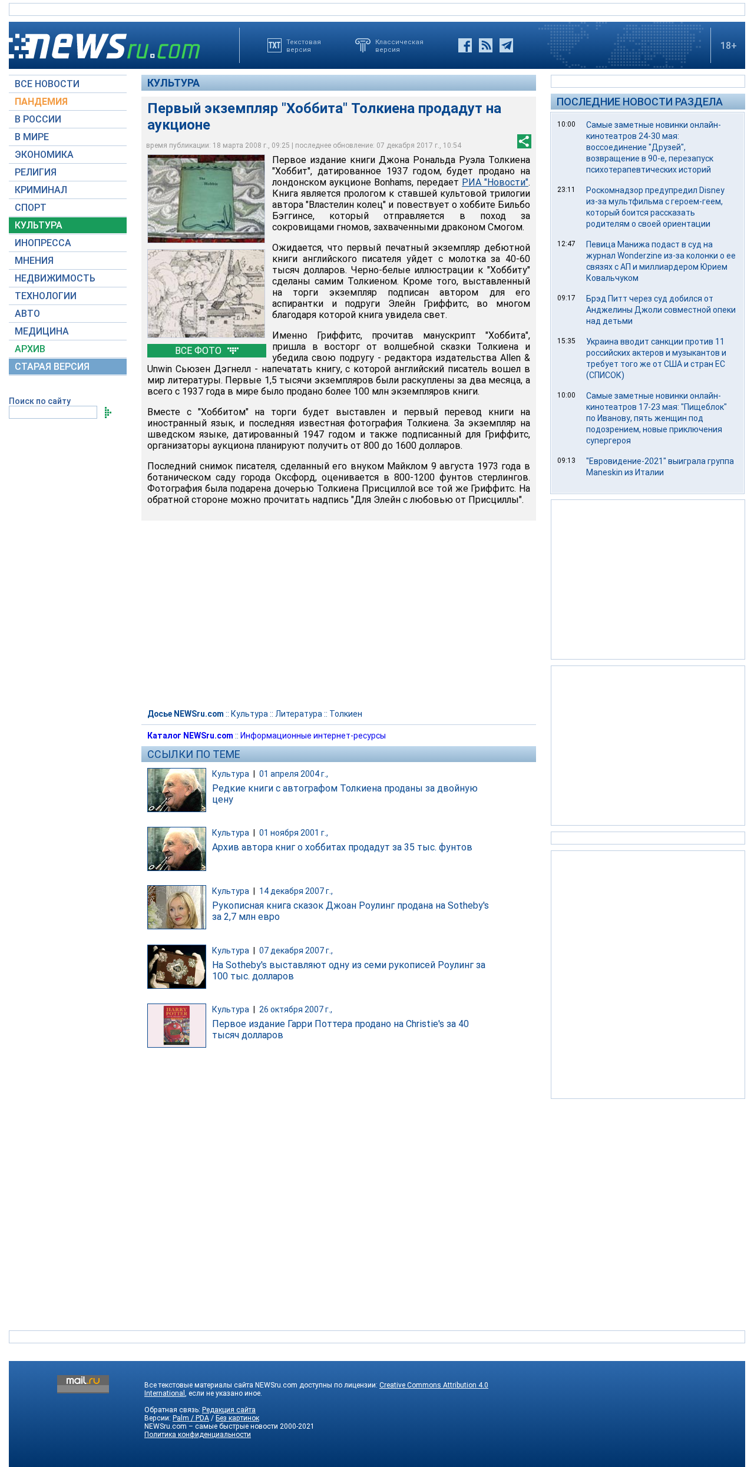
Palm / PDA (191, 1418)
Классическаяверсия (399, 45)
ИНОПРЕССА (43, 243)
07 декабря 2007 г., (296, 950)
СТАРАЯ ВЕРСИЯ (52, 366)
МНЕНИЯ (34, 260)
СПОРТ (31, 207)
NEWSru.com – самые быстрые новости (211, 1426)
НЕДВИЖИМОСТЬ (55, 278)
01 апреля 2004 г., (293, 774)
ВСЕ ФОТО (199, 350)
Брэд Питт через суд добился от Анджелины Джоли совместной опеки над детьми (661, 310)
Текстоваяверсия (303, 45)
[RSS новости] (485, 45)
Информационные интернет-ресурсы (313, 735)
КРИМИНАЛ (41, 190)
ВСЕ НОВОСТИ (47, 84)
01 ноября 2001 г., (293, 832)
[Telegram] (506, 45)
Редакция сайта (229, 1410)
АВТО (27, 313)
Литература (298, 713)
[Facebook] (465, 45)
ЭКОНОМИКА (44, 154)
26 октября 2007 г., (295, 1009)
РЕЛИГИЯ (36, 172)
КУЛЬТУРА (38, 225)
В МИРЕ (32, 137)
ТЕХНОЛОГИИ (46, 296)
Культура (173, 83)
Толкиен (345, 713)
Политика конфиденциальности (197, 1434)
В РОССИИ (38, 119)
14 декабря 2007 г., (296, 891)
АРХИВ (30, 349)
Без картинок (237, 1418)
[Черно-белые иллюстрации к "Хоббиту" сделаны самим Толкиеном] (206, 293)
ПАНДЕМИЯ (41, 101)
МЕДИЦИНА (42, 331)
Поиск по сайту (40, 401)
